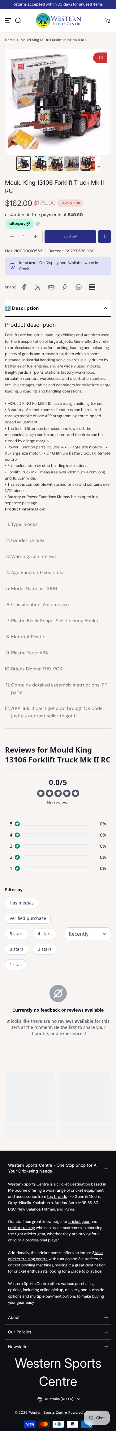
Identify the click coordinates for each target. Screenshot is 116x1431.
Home (10, 40)
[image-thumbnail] (23, 163)
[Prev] (10, 163)
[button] (18, 20)
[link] (24, 287)
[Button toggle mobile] (8, 20)
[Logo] (58, 20)
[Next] (106, 163)
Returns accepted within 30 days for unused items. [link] (58, 4)
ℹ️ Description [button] (22, 308)
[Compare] (104, 236)
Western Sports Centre (48, 1412)
